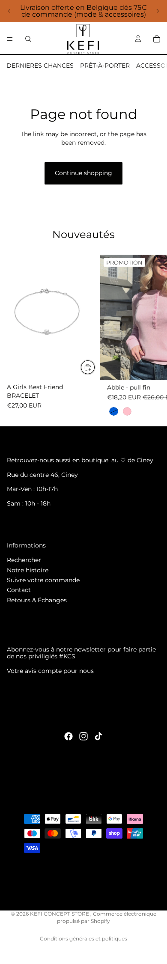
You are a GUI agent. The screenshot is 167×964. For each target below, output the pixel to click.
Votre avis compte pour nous (50, 671)
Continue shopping (83, 173)
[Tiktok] (98, 736)
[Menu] (10, 39)
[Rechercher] (28, 39)
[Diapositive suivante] (157, 11)
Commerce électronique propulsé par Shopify (106, 917)
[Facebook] (68, 736)
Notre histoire (27, 570)
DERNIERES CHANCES (40, 65)
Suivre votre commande (43, 580)
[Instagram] (83, 736)
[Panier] (156, 39)
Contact (19, 590)
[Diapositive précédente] (9, 11)
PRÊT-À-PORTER (105, 65)
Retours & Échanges (37, 600)
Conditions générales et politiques (83, 938)
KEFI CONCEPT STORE (60, 913)
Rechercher (24, 560)
